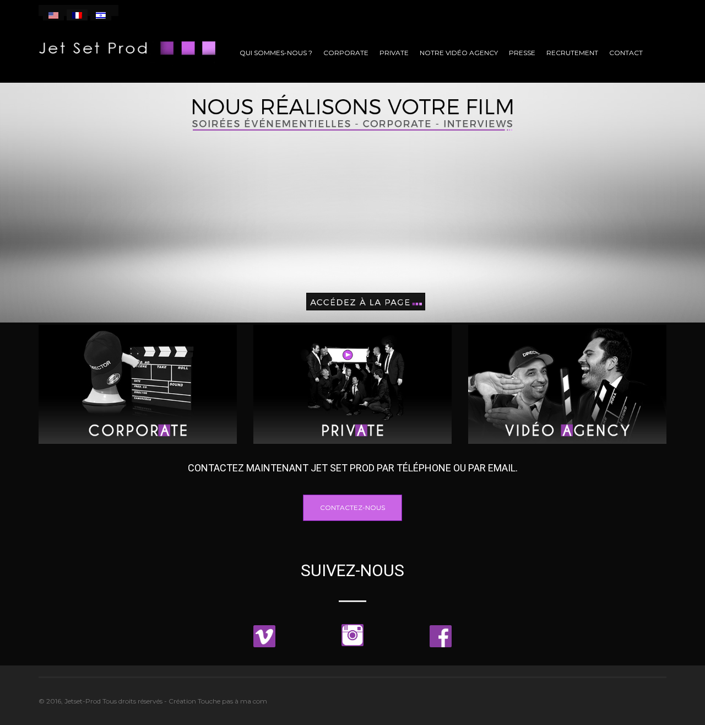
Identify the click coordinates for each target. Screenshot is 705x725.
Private (394, 53)
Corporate (345, 53)
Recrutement (572, 53)
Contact (626, 53)
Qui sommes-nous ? (276, 53)
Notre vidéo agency (459, 53)
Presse (522, 53)
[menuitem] (53, 14)
